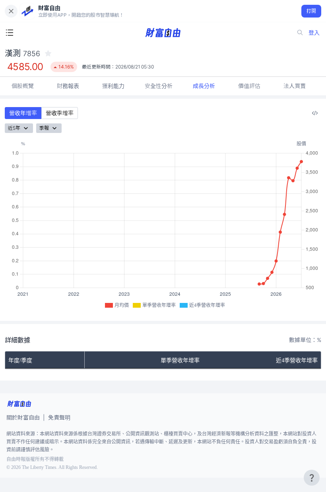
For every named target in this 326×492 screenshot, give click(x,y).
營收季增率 (60, 112)
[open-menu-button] (9, 32)
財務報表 (68, 85)
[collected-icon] (48, 53)
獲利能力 (113, 85)
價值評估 (249, 85)
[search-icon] (300, 32)
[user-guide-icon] (312, 478)
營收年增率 (23, 112)
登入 (314, 32)
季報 (44, 128)
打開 (311, 11)
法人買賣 (294, 85)
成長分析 (204, 85)
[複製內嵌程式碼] (315, 113)
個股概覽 (23, 85)
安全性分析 (159, 85)
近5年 (14, 128)
